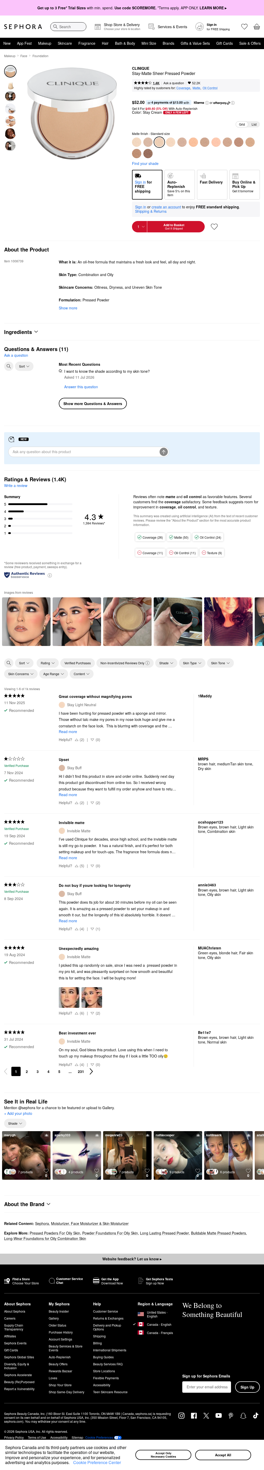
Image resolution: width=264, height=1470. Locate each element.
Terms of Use (37, 1437)
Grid (242, 124)
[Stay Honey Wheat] (216, 142)
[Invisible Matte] (136, 142)
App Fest (24, 43)
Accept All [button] (223, 1454)
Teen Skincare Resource (110, 1392)
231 (81, 1071)
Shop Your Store (60, 1385)
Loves (53, 1378)
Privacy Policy (14, 1437)
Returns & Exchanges (108, 1318)
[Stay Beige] (204, 142)
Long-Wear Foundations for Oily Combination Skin (45, 1238)
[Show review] (26, 621)
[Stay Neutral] (182, 142)
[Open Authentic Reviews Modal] (50, 575)
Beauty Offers (58, 1364)
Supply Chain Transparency (13, 1327)
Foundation (40, 56)
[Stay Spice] (136, 153)
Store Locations (104, 1371)
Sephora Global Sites (19, 1357)
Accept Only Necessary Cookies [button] (163, 1454)
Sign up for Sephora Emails (206, 1376)
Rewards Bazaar (60, 1371)
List (254, 124)
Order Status (57, 1325)
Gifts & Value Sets (195, 43)
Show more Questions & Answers (92, 403)
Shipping (99, 1336)
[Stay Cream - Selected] (159, 142)
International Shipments (109, 1350)
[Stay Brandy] (148, 153)
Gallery (54, 1318)
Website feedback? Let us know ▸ (132, 1258)
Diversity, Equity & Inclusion (16, 1366)
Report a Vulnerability (19, 1389)
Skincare (65, 43)
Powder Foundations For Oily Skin (110, 1233)
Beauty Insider (59, 1311)
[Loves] (244, 27)
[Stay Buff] (148, 142)
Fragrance (86, 43)
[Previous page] (5, 1071)
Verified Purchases (77, 663)
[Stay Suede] (250, 142)
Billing (97, 1343)
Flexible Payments (106, 1378)
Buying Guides (103, 1357)
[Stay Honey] (238, 142)
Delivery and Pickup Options (107, 1327)
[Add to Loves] (214, 226)
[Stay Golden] (227, 142)
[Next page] (91, 1071)
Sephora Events (15, 1343)
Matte (196, 88)
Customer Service (105, 1311)
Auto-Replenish (60, 1357)
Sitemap (77, 1437)
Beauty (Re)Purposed (19, 1382)
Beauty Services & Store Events (65, 1348)
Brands (168, 43)
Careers (9, 1318)
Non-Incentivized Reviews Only (122, 663)
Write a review (15, 485)
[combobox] (68, 26)
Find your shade (145, 163)
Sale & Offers (250, 43)
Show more (68, 307)
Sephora (42, 1223)
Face (23, 56)
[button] (71, 1463)
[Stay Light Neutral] (170, 142)
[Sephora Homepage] (23, 26)
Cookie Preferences (99, 1437)
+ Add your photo (18, 1113)
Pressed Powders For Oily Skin (55, 1233)
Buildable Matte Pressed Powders (218, 1233)
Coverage (183, 88)
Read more (68, 731)
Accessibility (101, 1385)
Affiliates (10, 1336)
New (7, 43)
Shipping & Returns (151, 211)
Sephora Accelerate (18, 1375)
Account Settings (60, 1339)
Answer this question (81, 386)
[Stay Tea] (193, 142)
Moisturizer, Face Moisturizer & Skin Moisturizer (90, 1223)
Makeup (44, 43)
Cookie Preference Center (97, 1462)
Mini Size (149, 43)
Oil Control (210, 88)
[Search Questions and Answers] (8, 366)
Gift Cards (224, 43)
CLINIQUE (140, 68)
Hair (105, 43)
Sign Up (247, 1387)
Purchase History (61, 1332)
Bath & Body (125, 43)
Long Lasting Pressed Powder (164, 1233)
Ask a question (173, 83)
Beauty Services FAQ (107, 1364)
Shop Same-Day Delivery (66, 1392)
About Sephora (14, 1311)
